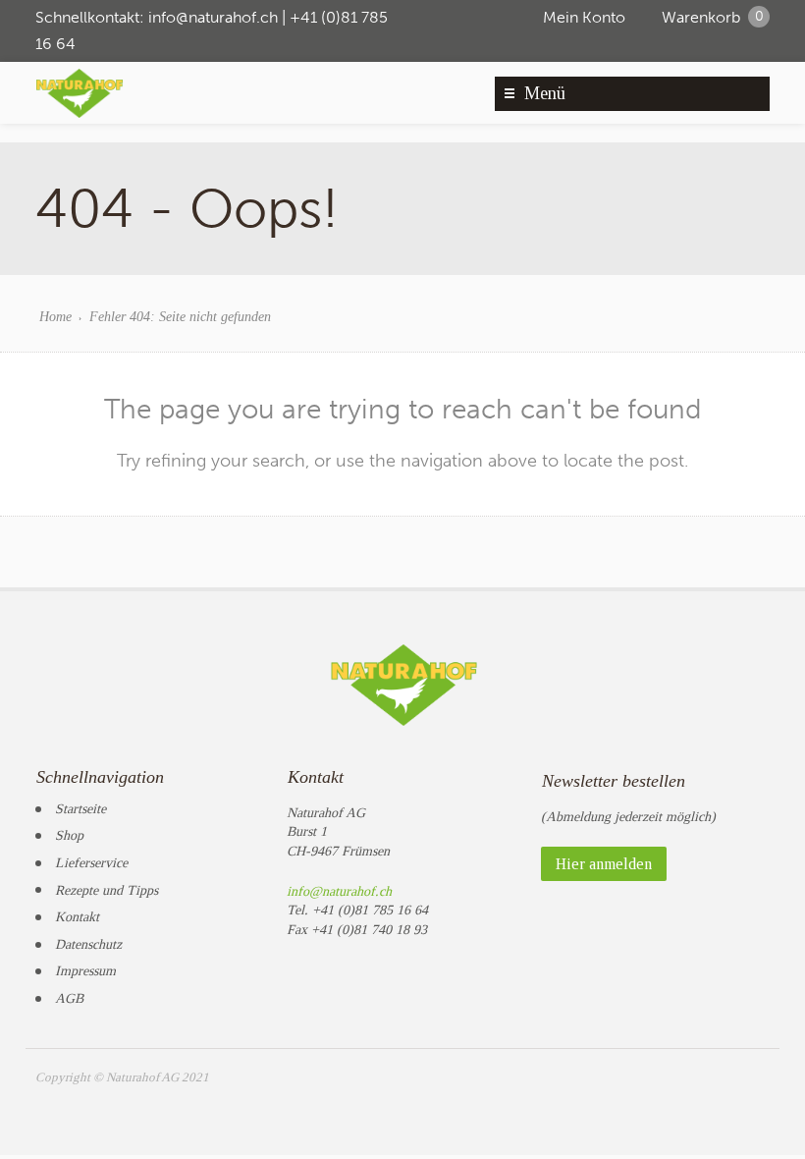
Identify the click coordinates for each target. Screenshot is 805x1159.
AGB (69, 998)
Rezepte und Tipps (106, 890)
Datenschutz (88, 944)
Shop (69, 835)
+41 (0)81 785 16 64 (370, 910)
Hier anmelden (604, 863)
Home (55, 316)
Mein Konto (584, 17)
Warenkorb (713, 17)
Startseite (80, 808)
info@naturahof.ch (213, 17)
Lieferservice (91, 862)
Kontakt (77, 917)
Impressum (85, 971)
